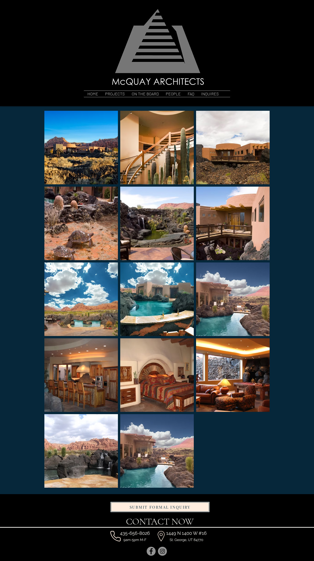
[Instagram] (162, 551)
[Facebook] (151, 551)
